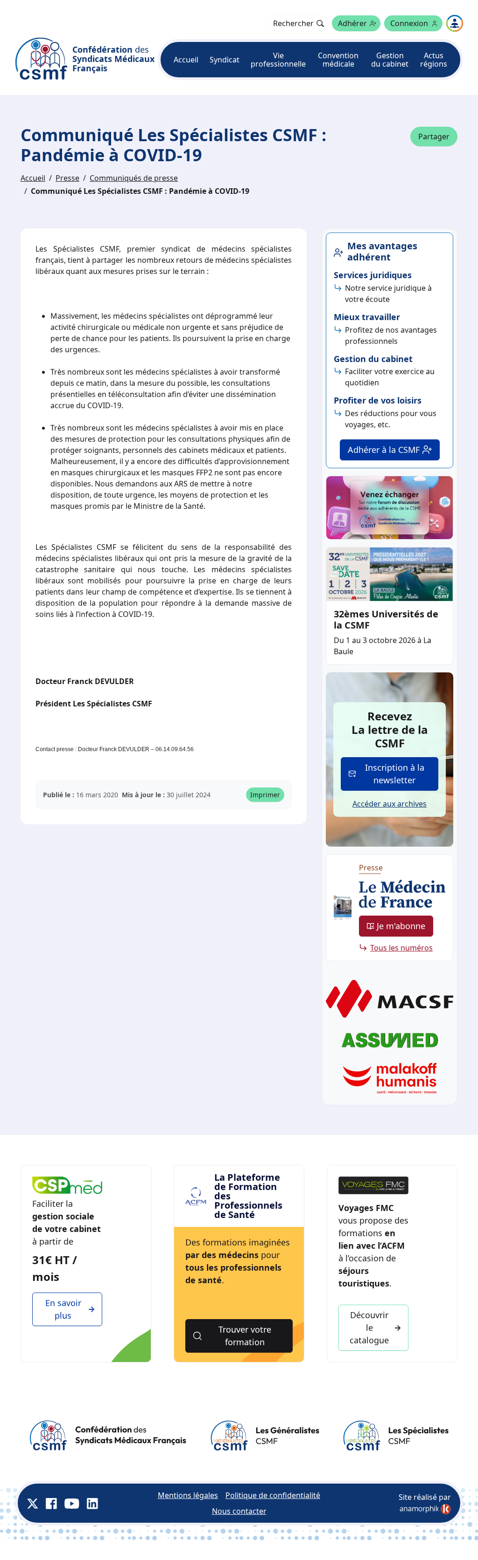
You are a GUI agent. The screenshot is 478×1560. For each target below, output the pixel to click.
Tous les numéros (401, 948)
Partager (434, 136)
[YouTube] (71, 1503)
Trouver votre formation (244, 1336)
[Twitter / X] (32, 1503)
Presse (67, 178)
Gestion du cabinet (389, 59)
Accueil (186, 60)
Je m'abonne (401, 925)
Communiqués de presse (134, 178)
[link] (425, 1509)
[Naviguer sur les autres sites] (454, 23)
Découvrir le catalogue (369, 1327)
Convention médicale (338, 59)
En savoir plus (63, 1309)
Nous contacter (239, 1511)
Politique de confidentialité (272, 1495)
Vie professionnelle (278, 59)
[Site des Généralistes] (264, 1435)
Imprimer (265, 794)
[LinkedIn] (92, 1503)
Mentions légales (188, 1495)
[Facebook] (51, 1503)
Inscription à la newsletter (394, 774)
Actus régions (433, 59)
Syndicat (224, 60)
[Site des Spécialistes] (396, 1435)
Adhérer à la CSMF (384, 449)
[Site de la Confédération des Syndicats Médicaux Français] (107, 1435)
